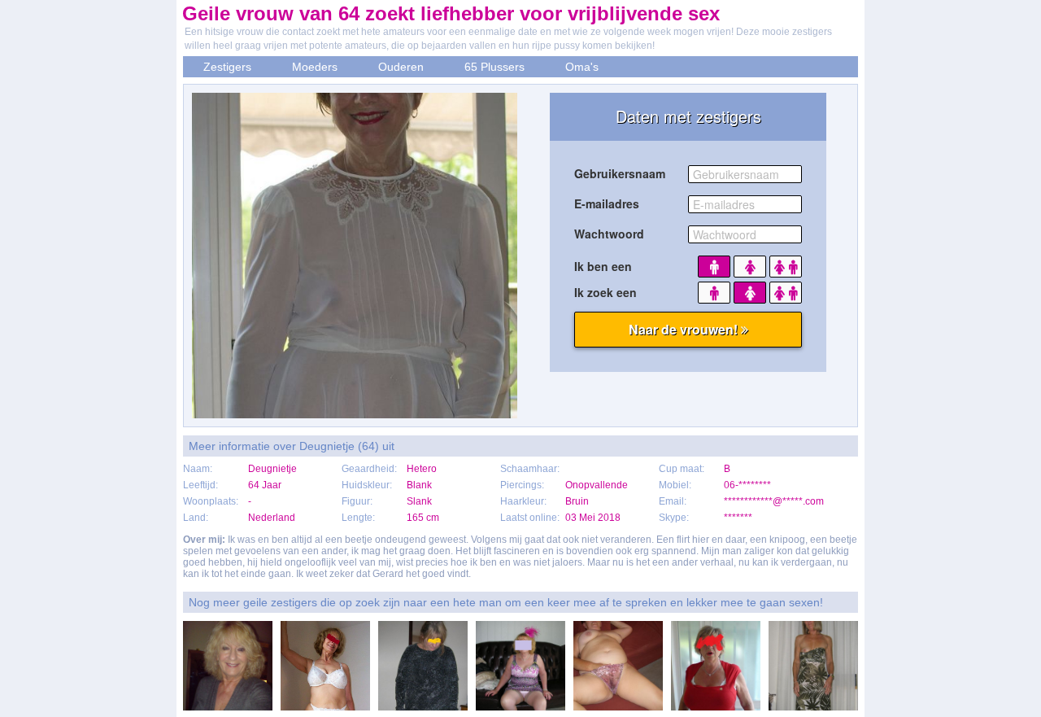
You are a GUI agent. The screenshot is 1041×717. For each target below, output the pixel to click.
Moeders (315, 66)
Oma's (582, 66)
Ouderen (401, 66)
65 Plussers (494, 66)
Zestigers (227, 66)
